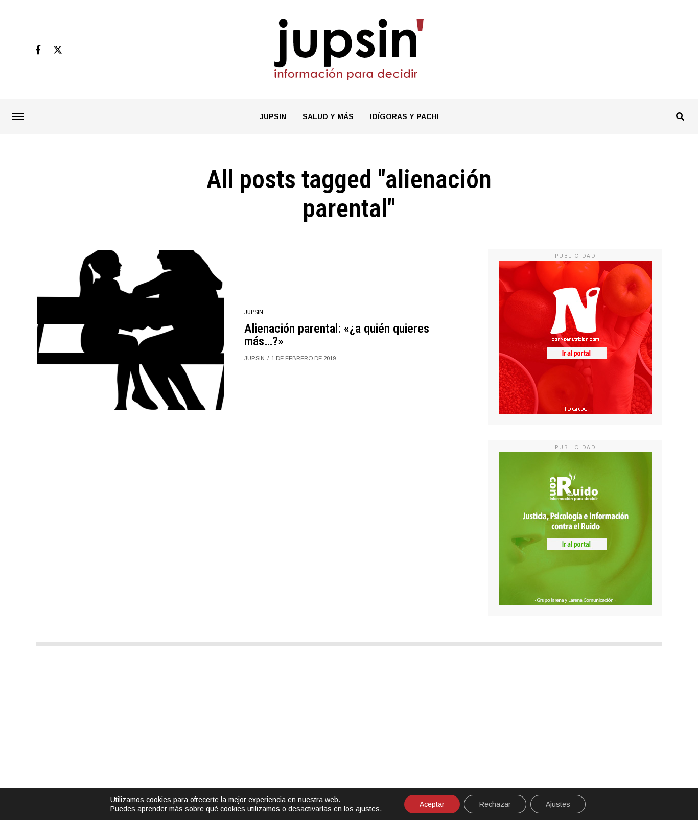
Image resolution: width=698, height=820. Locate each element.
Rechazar (495, 804)
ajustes (368, 809)
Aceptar (432, 804)
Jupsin (273, 116)
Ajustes (558, 804)
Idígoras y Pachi (404, 116)
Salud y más (328, 116)
